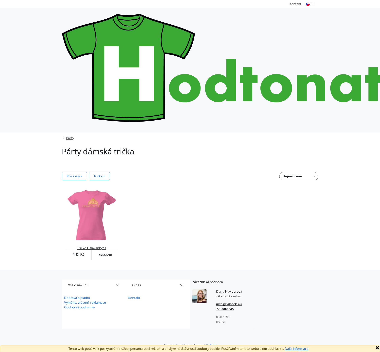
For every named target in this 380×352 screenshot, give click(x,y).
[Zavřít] (377, 347)
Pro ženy (73, 176)
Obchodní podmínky (79, 307)
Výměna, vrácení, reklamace (85, 302)
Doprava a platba (77, 298)
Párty (70, 138)
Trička (98, 176)
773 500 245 (225, 309)
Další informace (296, 348)
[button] (310, 4)
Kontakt (295, 4)
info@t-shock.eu (229, 304)
